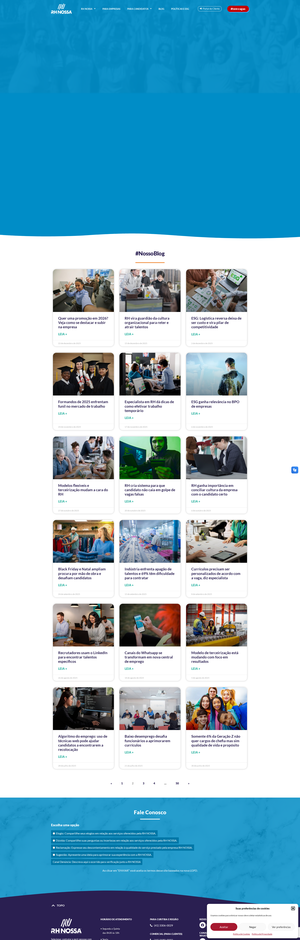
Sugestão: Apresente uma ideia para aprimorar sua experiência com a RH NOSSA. (104, 854)
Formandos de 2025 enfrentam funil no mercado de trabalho (83, 403)
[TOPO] (53, 905)
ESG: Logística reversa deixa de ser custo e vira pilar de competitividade (216, 322)
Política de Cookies (241, 934)
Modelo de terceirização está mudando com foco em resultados (214, 656)
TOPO (61, 905)
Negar (252, 927)
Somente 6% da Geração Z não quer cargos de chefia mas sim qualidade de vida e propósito (215, 740)
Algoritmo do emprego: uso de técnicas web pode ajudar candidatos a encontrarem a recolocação (82, 743)
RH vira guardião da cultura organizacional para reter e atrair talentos (147, 322)
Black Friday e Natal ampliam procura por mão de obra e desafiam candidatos (82, 573)
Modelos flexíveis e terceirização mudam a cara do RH (83, 489)
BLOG (161, 8)
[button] (293, 908)
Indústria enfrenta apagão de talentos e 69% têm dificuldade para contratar (149, 573)
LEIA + (62, 334)
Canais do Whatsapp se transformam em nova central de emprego (149, 656)
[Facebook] (202, 925)
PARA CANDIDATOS (137, 8)
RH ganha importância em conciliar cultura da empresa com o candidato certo (214, 489)
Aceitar (224, 927)
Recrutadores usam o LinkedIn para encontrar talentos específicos (82, 656)
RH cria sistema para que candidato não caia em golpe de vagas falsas (150, 489)
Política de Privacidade (262, 934)
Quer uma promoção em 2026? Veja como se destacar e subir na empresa (83, 322)
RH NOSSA (86, 8)
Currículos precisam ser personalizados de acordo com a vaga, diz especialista (215, 573)
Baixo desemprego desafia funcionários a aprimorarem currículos (147, 740)
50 (177, 783)
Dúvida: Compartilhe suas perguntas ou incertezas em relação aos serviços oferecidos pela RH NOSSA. (116, 840)
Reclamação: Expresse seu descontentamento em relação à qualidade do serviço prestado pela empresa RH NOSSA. (124, 847)
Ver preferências (281, 927)
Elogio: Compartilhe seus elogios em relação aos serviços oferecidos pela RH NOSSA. (106, 833)
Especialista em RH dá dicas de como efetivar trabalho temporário (149, 406)
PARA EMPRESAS (111, 8)
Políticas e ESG (180, 8)
